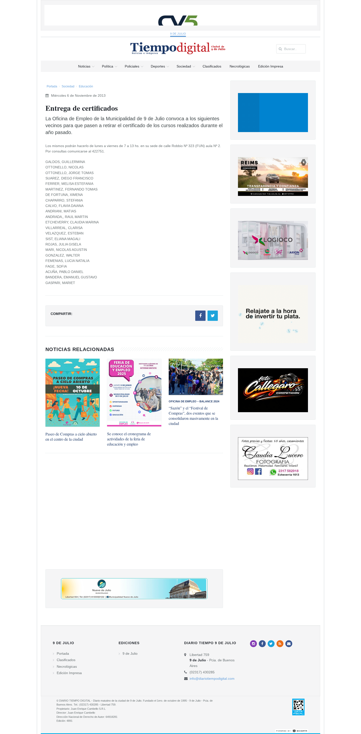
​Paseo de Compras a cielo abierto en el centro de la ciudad (71, 436)
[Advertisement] (134, 516)
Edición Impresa (69, 673)
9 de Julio (178, 33)
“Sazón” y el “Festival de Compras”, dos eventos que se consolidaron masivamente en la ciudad (193, 415)
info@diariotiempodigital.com (212, 678)
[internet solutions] (291, 731)
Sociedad (68, 86)
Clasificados (66, 660)
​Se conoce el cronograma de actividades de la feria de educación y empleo (129, 439)
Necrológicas (67, 666)
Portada (52, 86)
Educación (86, 86)
